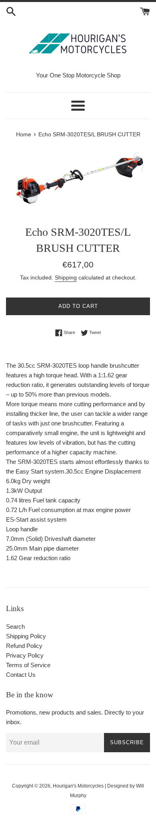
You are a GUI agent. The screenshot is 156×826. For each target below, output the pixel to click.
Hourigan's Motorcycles (78, 786)
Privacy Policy (25, 655)
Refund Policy (24, 645)
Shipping (66, 277)
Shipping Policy (26, 636)
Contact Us (21, 674)
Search (15, 626)
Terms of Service (28, 665)
